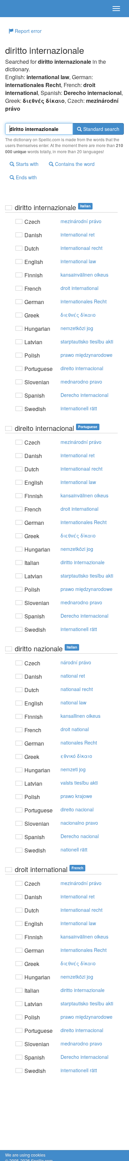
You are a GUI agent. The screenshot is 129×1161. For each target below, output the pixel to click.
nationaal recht (77, 689)
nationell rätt (74, 849)
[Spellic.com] (17, 8)
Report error (27, 30)
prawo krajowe (76, 796)
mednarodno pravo (81, 381)
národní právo (76, 662)
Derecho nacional (80, 836)
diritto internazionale (83, 562)
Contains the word (74, 163)
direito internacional (82, 368)
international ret (78, 234)
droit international (79, 288)
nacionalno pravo (79, 822)
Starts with (26, 163)
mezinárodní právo (81, 221)
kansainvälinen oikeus (84, 274)
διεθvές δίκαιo (78, 314)
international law (78, 261)
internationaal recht (82, 247)
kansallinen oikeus (80, 715)
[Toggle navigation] (116, 8)
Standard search (100, 128)
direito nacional (77, 809)
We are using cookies (25, 1155)
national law (73, 702)
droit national (75, 729)
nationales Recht (79, 742)
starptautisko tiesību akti (87, 341)
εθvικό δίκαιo (76, 755)
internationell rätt (79, 408)
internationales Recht (84, 301)
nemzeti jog (73, 769)
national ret (73, 675)
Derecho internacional (84, 394)
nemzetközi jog (77, 328)
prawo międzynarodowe (86, 354)
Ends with (25, 177)
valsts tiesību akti (79, 782)
